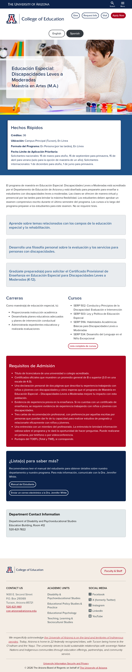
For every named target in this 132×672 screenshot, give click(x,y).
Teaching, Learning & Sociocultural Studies (60, 620)
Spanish (75, 33)
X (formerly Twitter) (103, 600)
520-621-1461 (13, 607)
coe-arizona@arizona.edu (21, 611)
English (56, 33)
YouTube (97, 616)
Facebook (98, 594)
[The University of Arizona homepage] (29, 4)
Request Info (90, 15)
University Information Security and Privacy (66, 663)
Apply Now (118, 15)
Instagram (98, 605)
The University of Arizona (93, 667)
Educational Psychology (61, 613)
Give (75, 15)
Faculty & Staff (113, 571)
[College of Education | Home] (35, 19)
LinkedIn (97, 611)
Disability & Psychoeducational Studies (63, 596)
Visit (105, 15)
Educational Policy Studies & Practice (64, 605)
